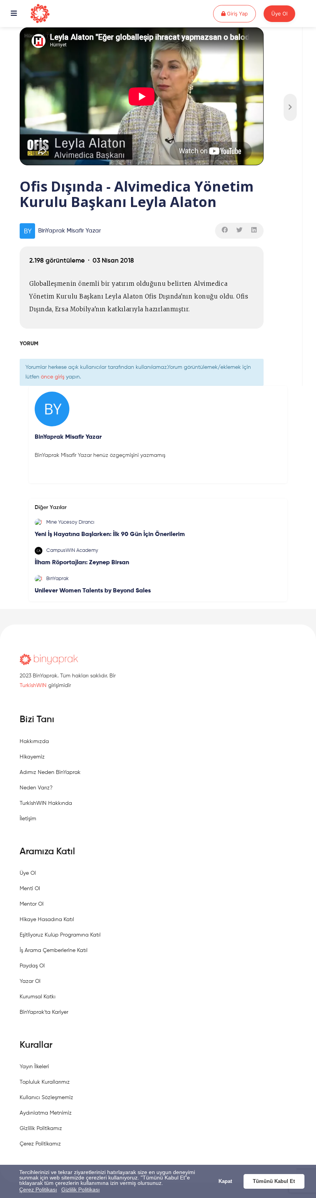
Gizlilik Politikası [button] (80, 1189)
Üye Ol (279, 13)
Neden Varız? (36, 788)
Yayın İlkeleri (34, 1066)
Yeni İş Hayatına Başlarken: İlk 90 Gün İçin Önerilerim (110, 534)
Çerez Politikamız (40, 1144)
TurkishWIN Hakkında (46, 803)
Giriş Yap (240, 13)
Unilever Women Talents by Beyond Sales (93, 591)
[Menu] (14, 13)
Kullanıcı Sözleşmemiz (46, 1097)
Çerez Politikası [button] (38, 1189)
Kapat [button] (225, 1181)
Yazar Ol (30, 981)
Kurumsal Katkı (37, 996)
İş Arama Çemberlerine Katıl (53, 950)
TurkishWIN (33, 685)
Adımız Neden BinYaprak (50, 772)
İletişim (28, 818)
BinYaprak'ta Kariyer (44, 1012)
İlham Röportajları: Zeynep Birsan (82, 563)
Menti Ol (30, 888)
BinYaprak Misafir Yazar (69, 231)
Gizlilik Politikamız (41, 1128)
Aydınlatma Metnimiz (46, 1113)
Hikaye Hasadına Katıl (47, 919)
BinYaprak (57, 578)
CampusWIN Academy (72, 550)
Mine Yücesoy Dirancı (70, 522)
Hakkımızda (34, 741)
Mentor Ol (32, 904)
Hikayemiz (32, 757)
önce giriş (52, 377)
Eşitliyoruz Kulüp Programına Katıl (60, 935)
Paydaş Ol (32, 966)
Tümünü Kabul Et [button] (274, 1181)
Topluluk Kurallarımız (45, 1082)
